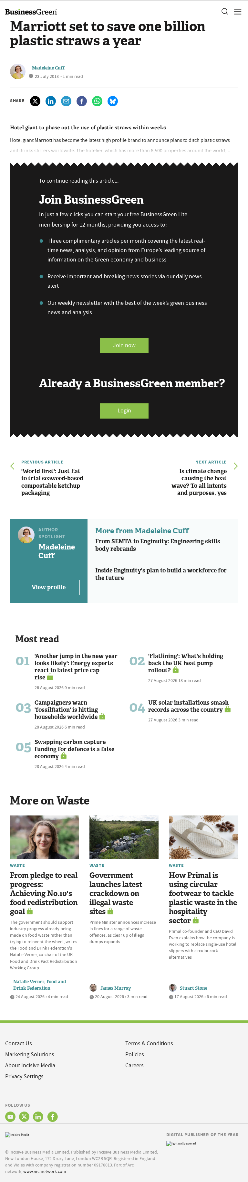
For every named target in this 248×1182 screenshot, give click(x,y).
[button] (224, 11)
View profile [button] (49, 587)
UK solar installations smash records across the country (188, 706)
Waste (17, 865)
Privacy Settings (24, 1076)
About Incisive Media (30, 1065)
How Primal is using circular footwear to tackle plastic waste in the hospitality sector (203, 898)
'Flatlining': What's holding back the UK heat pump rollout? (185, 663)
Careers (134, 1065)
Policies (134, 1054)
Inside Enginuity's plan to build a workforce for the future (161, 574)
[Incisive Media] (17, 1134)
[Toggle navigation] (236, 11)
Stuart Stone (193, 988)
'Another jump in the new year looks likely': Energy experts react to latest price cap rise (76, 666)
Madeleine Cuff (48, 68)
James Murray (115, 988)
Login (124, 410)
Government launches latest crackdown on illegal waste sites (115, 893)
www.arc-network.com (44, 1171)
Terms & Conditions (149, 1043)
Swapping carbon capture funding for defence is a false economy (74, 749)
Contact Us (18, 1043)
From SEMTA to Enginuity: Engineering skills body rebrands (157, 545)
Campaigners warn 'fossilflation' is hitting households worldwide (66, 710)
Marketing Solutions (29, 1054)
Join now (124, 345)
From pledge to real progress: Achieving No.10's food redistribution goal (44, 893)
